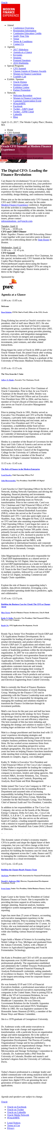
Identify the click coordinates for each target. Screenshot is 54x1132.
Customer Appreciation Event (27, 101)
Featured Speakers (22, 60)
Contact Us (18, 44)
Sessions (17, 57)
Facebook (17, 106)
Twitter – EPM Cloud (23, 111)
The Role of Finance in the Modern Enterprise (20, 469)
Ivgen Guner (5, 888)
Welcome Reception (22, 95)
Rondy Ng (5, 625)
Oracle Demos (20, 82)
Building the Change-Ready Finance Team (19, 870)
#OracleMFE (19, 103)
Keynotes (17, 55)
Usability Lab (19, 76)
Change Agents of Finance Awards (29, 71)
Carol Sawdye (6, 475)
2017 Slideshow (20, 49)
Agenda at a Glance (22, 52)
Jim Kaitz (4, 875)
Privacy (10, 1128)
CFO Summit (19, 68)
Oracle (4, 1102)
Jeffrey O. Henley (7, 380)
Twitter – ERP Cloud (23, 109)
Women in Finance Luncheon (27, 74)
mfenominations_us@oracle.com (16, 221)
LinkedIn (17, 114)
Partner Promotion (21, 90)
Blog (15, 117)
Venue (16, 38)
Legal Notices (13, 1123)
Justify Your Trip (21, 36)
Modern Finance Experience (14, 205)
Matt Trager (5, 612)
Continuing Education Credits (27, 33)
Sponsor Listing (20, 84)
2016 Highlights (20, 63)
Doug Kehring (6, 312)
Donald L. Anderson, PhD (10, 881)
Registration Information (24, 30)
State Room (43, 239)
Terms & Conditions (22, 41)
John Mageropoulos (8, 481)
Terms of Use (13, 1125)
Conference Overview (23, 28)
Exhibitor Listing (21, 87)
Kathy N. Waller (7, 618)
